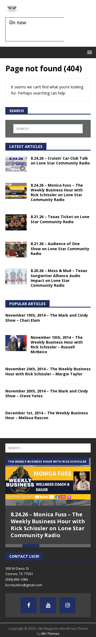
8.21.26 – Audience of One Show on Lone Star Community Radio (60, 248)
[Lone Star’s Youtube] (48, 605)
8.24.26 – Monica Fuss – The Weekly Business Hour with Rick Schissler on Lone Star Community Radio (57, 192)
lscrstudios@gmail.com (23, 585)
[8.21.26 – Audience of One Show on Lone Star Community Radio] (16, 249)
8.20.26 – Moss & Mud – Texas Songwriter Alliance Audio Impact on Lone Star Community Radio (59, 278)
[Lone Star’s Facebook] (29, 605)
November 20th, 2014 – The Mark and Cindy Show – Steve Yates (46, 393)
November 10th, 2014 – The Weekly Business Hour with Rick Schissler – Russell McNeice (57, 345)
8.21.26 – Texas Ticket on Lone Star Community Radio (60, 219)
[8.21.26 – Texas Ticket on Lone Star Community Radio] (16, 222)
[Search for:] (48, 128)
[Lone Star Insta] (67, 605)
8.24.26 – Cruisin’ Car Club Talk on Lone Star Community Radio (60, 161)
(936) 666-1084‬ (16, 579)
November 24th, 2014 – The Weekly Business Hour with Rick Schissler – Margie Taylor (48, 371)
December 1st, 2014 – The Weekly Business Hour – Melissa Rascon (46, 415)
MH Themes (50, 633)
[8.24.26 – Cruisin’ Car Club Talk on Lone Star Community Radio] (16, 164)
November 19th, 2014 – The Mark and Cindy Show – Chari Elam (46, 318)
